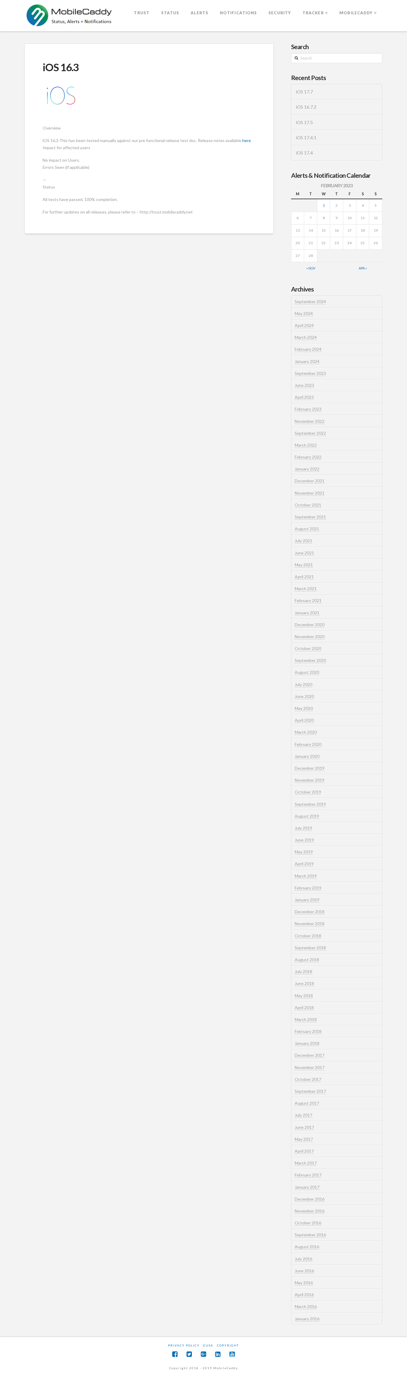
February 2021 (308, 600)
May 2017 (304, 1139)
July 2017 (303, 1115)
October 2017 (308, 1079)
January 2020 (307, 756)
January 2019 (307, 899)
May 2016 (304, 1282)
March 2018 (306, 1019)
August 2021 (307, 528)
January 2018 (307, 1043)
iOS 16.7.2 (306, 107)
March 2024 (306, 337)
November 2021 (309, 492)
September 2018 (310, 947)
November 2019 (309, 780)
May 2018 (304, 995)
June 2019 (304, 839)
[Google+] (203, 1354)
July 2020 (303, 684)
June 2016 (304, 1270)
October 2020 (308, 648)
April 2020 (304, 720)
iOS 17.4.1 (306, 137)
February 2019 (308, 887)
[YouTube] (232, 1354)
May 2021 (304, 564)
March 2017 (306, 1162)
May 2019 (304, 851)
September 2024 (310, 301)
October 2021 (308, 504)
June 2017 (304, 1127)
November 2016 (309, 1210)
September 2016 (310, 1234)
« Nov (310, 268)
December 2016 (309, 1199)
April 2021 (304, 576)
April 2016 (304, 1294)
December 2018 (309, 911)
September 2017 (310, 1091)
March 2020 (306, 732)
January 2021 (307, 612)
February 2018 (308, 1031)
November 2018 (309, 923)
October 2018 (308, 935)
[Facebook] (175, 1354)
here (246, 140)
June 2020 (304, 696)
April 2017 (304, 1151)
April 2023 (304, 397)
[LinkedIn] (217, 1354)
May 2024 (304, 313)
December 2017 (309, 1055)
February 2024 (308, 349)
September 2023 (310, 373)
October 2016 (308, 1222)
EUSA (208, 1345)
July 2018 (303, 971)
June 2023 (304, 385)
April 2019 (304, 863)
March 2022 (306, 445)
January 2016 (307, 1318)
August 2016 (307, 1246)
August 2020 (307, 672)
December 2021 (309, 480)
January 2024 (307, 361)
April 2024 (304, 325)
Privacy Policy (184, 1345)
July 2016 (303, 1258)
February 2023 (308, 409)
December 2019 (309, 768)
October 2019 (308, 791)
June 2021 (304, 552)
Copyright (228, 1345)
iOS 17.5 (304, 122)
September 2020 (310, 660)
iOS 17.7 (304, 91)
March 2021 (306, 588)
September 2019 (310, 804)
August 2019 (307, 816)
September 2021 (310, 516)
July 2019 (303, 827)
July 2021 (303, 540)
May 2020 (304, 708)
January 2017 (307, 1187)
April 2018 (304, 1007)
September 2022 (310, 433)
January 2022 (307, 468)
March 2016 (306, 1306)
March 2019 (306, 875)
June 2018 (304, 983)
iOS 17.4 (304, 152)
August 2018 (307, 959)
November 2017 (309, 1067)
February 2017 (308, 1174)
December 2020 (309, 624)
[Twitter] (189, 1354)
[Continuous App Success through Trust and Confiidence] (69, 15)
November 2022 (309, 421)
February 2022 (308, 456)
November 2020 (309, 636)
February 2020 (308, 744)
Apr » (363, 268)
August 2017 (307, 1103)
